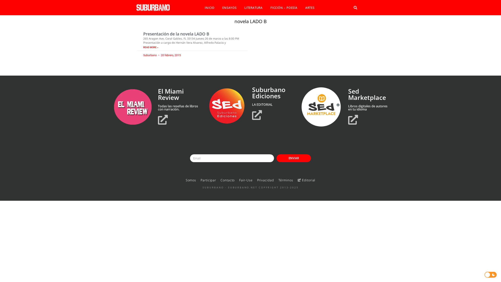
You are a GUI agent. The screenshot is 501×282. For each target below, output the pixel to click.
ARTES (309, 8)
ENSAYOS (229, 8)
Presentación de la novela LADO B (176, 34)
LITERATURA (253, 8)
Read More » (150, 47)
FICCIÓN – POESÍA (283, 8)
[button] (355, 8)
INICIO (209, 8)
